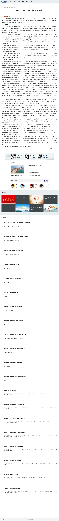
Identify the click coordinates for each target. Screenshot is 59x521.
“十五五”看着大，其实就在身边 (35, 165)
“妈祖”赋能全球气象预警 (34, 172)
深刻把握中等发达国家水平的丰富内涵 (13, 320)
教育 (35, 1)
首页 (2, 7)
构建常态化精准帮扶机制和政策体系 (13, 362)
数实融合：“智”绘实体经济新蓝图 (12, 460)
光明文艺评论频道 (7, 7)
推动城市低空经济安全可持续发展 (12, 278)
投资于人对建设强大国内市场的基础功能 (14, 432)
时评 (19, 1)
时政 (11, 1)
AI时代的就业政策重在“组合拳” (12, 264)
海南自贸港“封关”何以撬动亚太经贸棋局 (14, 348)
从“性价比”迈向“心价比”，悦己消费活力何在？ (16, 236)
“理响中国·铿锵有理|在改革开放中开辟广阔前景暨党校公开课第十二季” (36, 208)
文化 (27, 1)
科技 (31, 1)
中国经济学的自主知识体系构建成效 (13, 306)
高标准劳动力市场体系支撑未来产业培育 (14, 250)
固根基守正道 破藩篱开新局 (16, 175)
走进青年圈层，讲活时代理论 (35, 175)
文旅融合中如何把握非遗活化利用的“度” (14, 404)
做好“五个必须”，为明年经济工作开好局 (14, 418)
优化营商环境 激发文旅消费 (11, 474)
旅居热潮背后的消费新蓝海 (11, 292)
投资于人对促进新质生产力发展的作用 (13, 446)
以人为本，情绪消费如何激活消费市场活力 (15, 334)
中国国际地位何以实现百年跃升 (12, 488)
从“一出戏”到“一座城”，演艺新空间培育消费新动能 (17, 222)
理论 (23, 1)
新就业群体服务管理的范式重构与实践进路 (15, 376)
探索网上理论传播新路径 (34, 168)
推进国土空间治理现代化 (10, 390)
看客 (12, 7)
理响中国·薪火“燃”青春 (21, 197)
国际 (15, 1)
